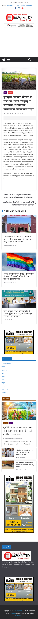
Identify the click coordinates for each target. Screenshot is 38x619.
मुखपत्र (3, 376)
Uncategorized (6, 364)
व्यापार (3, 386)
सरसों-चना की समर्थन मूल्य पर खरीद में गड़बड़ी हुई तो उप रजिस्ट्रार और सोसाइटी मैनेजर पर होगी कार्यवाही (18, 313)
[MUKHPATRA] (16, 552)
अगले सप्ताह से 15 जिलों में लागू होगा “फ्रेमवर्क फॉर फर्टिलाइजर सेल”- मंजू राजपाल (19, 6)
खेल (3, 373)
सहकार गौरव (5, 389)
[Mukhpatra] (4, 59)
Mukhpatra (20, 113)
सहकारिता (10, 92)
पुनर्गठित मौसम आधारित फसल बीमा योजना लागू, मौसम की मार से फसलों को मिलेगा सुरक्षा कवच (17, 431)
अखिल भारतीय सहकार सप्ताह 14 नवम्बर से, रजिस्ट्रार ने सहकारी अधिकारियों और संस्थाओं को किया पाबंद (19, 276)
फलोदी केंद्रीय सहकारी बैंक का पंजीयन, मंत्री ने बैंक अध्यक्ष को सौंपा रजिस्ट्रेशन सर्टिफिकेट (25, 452)
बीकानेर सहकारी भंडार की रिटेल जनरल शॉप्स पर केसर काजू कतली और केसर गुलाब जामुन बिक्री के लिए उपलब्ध (18, 239)
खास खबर (4, 370)
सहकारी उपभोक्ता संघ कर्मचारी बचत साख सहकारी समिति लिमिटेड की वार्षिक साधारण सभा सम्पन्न (18, 203)
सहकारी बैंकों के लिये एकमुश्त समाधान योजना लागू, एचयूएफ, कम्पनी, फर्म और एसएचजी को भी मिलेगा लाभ (18, 196)
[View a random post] (34, 59)
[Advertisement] (19, 43)
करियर (3, 367)
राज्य (5, 92)
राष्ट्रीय (3, 383)
